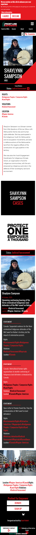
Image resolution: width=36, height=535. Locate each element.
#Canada (5, 116)
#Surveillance (25, 439)
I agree (5, 16)
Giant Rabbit (25, 520)
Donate (14, 29)
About (22, 29)
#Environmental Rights (12, 342)
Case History (18, 86)
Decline (15, 16)
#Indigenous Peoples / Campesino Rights (14, 97)
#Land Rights (6, 99)
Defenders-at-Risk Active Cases (27, 529)
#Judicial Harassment (8, 107)
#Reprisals (23, 351)
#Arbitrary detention (11, 436)
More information (7, 12)
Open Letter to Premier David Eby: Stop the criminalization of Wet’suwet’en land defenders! (18, 410)
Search (31, 29)
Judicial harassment (19, 88)
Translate (31, 34)
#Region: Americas (7, 114)
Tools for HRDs (5, 29)
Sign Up (18, 508)
